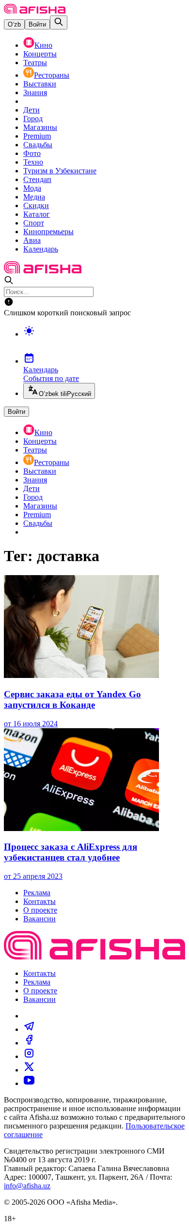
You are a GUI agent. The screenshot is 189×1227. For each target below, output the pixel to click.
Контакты (39, 901)
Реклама (36, 893)
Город (33, 118)
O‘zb (14, 24)
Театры (35, 62)
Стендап (37, 179)
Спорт (33, 223)
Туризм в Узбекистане (59, 171)
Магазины (40, 127)
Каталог (36, 214)
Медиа (34, 197)
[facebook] (29, 1043)
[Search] (58, 22)
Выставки (39, 84)
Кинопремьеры (48, 231)
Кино (43, 45)
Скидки (36, 205)
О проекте (40, 910)
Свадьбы (37, 145)
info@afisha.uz (27, 1186)
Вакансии (39, 919)
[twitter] (29, 1070)
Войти (37, 24)
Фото (32, 153)
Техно (33, 162)
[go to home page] (34, 11)
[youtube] (29, 1083)
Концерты (40, 54)
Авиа (32, 240)
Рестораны (51, 75)
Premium (37, 136)
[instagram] (29, 1056)
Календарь (40, 249)
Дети (31, 110)
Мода (32, 188)
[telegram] (29, 1029)
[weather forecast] (104, 341)
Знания (35, 92)
